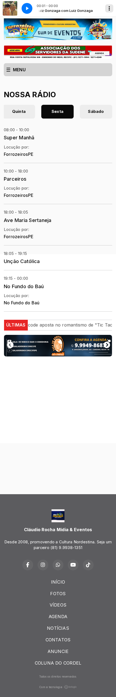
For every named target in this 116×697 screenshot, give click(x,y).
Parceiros (15, 179)
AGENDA (58, 616)
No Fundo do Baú (24, 286)
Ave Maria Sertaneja (28, 220)
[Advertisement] (58, 419)
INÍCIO (58, 582)
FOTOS (58, 593)
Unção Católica (22, 261)
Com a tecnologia (50, 687)
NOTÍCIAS (58, 628)
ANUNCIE (58, 651)
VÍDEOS (58, 605)
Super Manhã (19, 137)
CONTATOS (58, 639)
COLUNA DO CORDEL (58, 663)
